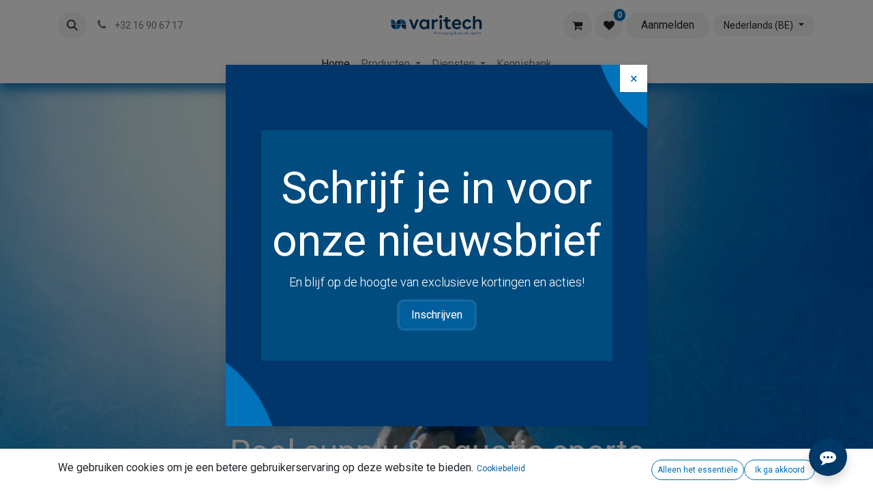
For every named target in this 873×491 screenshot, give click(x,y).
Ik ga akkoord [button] (780, 470)
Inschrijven (436, 314)
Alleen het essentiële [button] (697, 470)
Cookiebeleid (501, 468)
